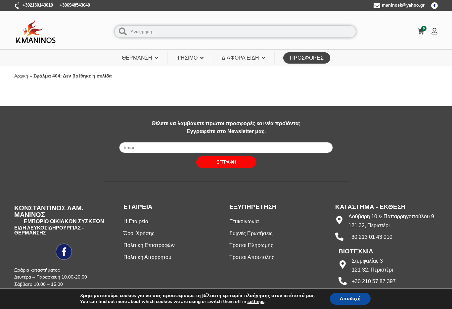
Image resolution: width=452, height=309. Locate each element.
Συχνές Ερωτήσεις (251, 233)
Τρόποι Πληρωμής (251, 245)
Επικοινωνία (244, 221)
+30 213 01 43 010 (370, 237)
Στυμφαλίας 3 (367, 261)
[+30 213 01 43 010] (339, 236)
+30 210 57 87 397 (374, 281)
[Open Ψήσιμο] (201, 58)
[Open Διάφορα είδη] (263, 58)
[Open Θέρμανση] (156, 58)
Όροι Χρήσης (139, 233)
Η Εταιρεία (135, 221)
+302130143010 (38, 5)
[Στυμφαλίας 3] (343, 264)
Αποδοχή (350, 298)
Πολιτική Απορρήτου (147, 257)
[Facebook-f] (434, 5)
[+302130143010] (17, 5)
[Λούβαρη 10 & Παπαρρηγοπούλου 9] (339, 220)
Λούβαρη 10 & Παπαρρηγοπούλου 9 (391, 216)
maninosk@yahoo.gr (403, 5)
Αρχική (21, 76)
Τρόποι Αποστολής (251, 257)
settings (256, 302)
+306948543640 (75, 5)
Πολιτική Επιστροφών (149, 245)
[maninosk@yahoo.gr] (377, 5)
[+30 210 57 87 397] (343, 281)
